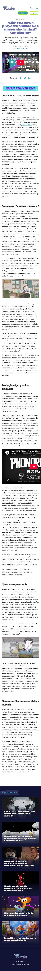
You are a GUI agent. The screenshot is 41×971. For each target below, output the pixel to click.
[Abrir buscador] (31, 8)
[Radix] (8, 8)
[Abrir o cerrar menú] (37, 8)
